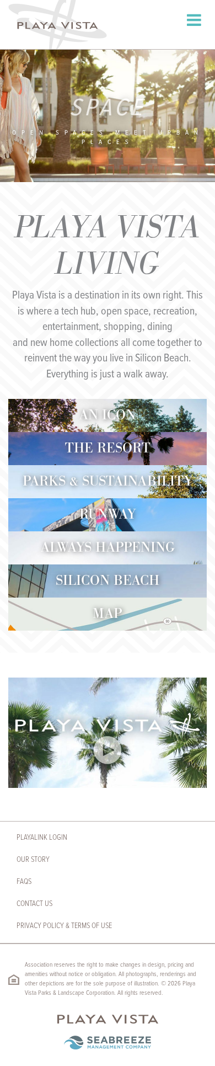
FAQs (24, 882)
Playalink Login (42, 838)
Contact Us (34, 904)
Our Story (33, 860)
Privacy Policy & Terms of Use (64, 926)
